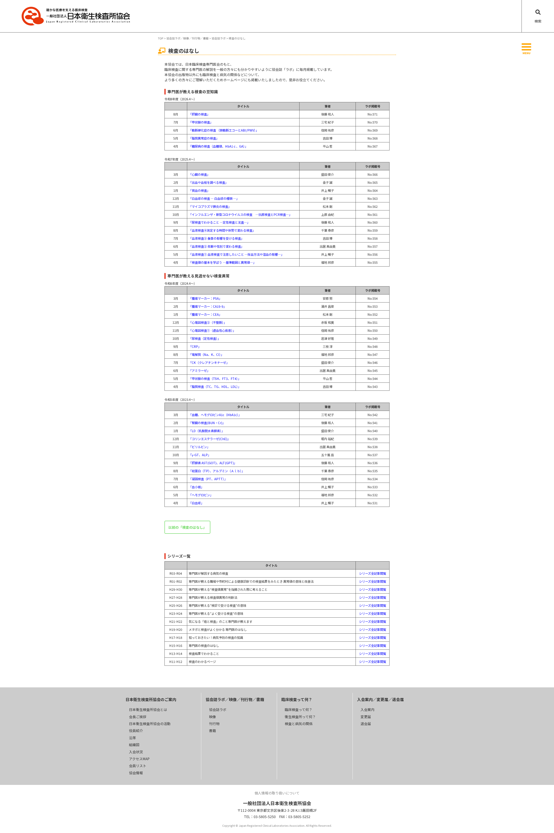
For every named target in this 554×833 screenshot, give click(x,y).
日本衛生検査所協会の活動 (150, 723)
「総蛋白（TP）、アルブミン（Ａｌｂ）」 (217, 471)
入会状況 (136, 751)
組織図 (134, 744)
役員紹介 (136, 730)
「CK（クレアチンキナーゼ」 (209, 362)
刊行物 (214, 723)
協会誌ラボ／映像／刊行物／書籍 (235, 699)
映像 (212, 716)
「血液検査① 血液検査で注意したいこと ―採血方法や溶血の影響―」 (236, 254)
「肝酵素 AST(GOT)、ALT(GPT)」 (213, 462)
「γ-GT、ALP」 (200, 454)
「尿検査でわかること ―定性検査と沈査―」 (219, 222)
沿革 (132, 737)
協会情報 (136, 772)
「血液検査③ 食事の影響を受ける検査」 (216, 238)
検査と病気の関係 (298, 723)
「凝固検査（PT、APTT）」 (208, 479)
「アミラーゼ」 (199, 370)
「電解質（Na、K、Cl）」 (206, 354)
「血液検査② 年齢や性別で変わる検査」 (216, 246)
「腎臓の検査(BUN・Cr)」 (207, 422)
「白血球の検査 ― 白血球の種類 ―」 (214, 198)
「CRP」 (195, 346)
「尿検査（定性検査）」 (205, 338)
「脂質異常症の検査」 (204, 138)
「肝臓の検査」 (199, 114)
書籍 (212, 730)
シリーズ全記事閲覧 (372, 573)
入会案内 (367, 709)
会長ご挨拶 (137, 716)
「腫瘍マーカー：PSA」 (205, 298)
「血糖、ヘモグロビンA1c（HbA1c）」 (215, 414)
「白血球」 (196, 503)
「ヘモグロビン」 (201, 495)
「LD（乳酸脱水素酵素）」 (206, 430)
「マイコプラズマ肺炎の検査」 (210, 206)
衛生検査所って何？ (300, 716)
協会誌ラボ (217, 709)
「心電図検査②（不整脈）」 (208, 322)
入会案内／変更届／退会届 (380, 699)
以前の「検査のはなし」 (187, 527)
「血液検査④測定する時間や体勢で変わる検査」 (222, 230)
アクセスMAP (139, 758)
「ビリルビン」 (199, 446)
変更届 (366, 716)
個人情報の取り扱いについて (277, 793)
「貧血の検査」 (199, 190)
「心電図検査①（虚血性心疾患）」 (212, 330)
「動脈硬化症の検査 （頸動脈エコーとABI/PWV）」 (224, 130)
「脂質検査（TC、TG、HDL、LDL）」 (215, 386)
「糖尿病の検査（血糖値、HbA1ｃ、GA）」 (218, 146)
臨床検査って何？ (296, 699)
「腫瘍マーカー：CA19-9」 (207, 306)
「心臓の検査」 (199, 174)
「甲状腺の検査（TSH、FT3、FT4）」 (215, 378)
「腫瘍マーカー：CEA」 (205, 314)
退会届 (366, 723)
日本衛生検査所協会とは (148, 709)
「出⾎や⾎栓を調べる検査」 (208, 182)
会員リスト (137, 765)
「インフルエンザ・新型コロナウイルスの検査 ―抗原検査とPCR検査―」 (240, 214)
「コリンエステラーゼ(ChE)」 (209, 438)
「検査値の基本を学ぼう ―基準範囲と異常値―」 (222, 262)
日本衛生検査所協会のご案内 (151, 699)
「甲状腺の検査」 (201, 122)
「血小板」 (196, 487)
